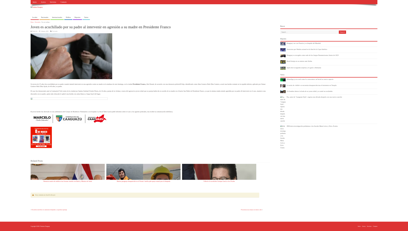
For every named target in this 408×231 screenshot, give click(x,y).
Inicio (35, 2)
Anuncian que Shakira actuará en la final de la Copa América (307, 49)
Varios (86, 17)
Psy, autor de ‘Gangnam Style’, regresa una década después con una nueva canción (314, 97)
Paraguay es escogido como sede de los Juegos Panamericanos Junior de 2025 (313, 55)
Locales (34, 17)
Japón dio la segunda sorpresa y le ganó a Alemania (304, 68)
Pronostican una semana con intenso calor (251, 209)
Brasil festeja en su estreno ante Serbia (299, 61)
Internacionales (57, 17)
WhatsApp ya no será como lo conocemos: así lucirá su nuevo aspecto (310, 79)
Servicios (53, 2)
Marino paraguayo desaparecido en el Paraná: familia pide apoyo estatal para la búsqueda (143, 181)
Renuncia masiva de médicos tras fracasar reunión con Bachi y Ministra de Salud (67, 181)
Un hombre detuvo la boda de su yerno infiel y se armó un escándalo (310, 91)
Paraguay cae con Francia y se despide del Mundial (304, 43)
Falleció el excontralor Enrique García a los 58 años (219, 181)
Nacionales (44, 17)
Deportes (77, 17)
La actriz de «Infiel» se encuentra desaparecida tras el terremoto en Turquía (311, 85)
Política (68, 17)
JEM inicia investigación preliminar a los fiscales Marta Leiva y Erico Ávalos (312, 126)
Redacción (34, 31)
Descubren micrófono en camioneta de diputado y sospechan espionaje (49, 209)
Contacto (63, 2)
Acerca (43, 2)
